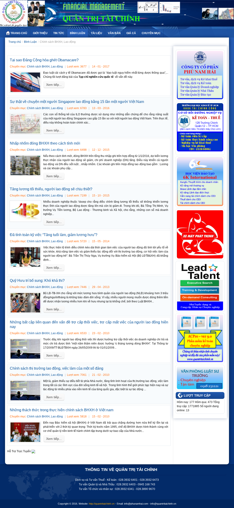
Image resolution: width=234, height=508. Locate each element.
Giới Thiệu (40, 33)
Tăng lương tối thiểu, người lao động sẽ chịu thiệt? (51, 189)
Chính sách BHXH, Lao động (45, 66)
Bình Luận (77, 33)
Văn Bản (114, 33)
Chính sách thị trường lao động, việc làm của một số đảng (56, 368)
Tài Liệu (96, 33)
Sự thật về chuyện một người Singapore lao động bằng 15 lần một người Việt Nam (77, 102)
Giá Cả (131, 33)
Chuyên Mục (151, 33)
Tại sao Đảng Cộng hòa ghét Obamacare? (44, 60)
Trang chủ (14, 41)
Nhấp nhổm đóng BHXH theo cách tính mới (45, 143)
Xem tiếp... (54, 84)
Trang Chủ (19, 33)
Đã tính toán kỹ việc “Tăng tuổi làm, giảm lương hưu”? (53, 235)
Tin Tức (58, 33)
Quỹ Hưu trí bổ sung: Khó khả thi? (37, 280)
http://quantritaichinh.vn (101, 503)
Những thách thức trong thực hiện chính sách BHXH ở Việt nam (61, 410)
